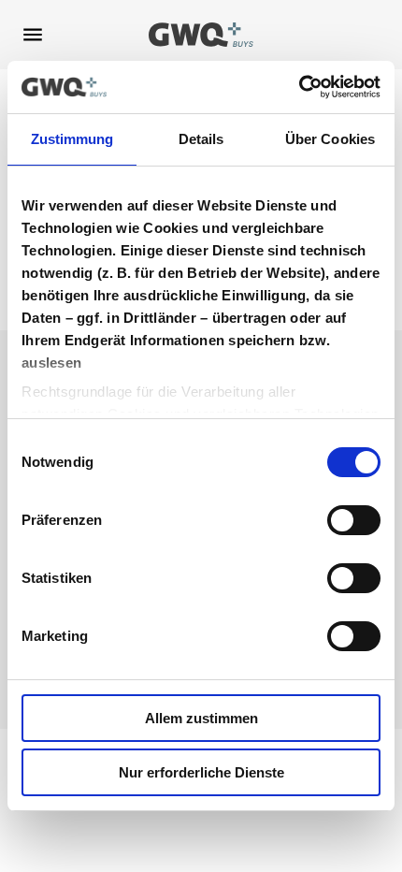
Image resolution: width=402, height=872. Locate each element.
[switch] (353, 520)
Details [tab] (201, 139)
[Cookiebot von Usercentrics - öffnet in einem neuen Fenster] (298, 87)
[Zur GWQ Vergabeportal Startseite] (201, 34)
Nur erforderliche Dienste (201, 772)
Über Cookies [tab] (330, 139)
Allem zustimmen (201, 718)
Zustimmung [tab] (72, 139)
